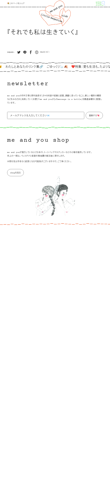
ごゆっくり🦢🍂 (53, 67)
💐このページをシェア (16, 3)
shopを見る (15, 172)
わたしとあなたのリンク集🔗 (20, 67)
